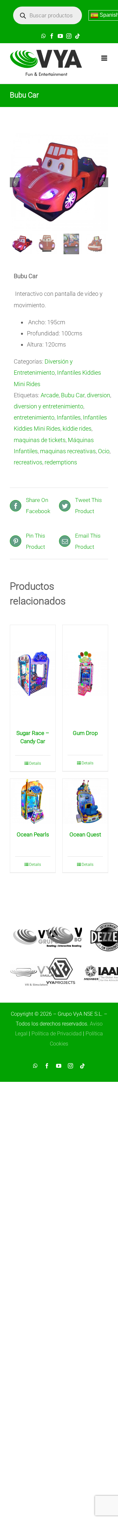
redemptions (61, 462)
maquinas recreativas (68, 451)
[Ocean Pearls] (32, 801)
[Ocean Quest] (85, 801)
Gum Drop (85, 733)
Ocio (103, 451)
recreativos (28, 462)
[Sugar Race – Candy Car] (32, 674)
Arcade (50, 395)
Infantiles (69, 417)
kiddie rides (77, 428)
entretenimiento (34, 417)
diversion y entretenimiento (48, 406)
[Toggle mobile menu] (104, 58)
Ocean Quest (85, 834)
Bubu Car (73, 395)
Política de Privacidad (56, 1033)
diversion (98, 395)
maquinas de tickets (40, 440)
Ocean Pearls (33, 834)
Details (35, 763)
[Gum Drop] (85, 674)
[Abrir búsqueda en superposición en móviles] (47, 15)
